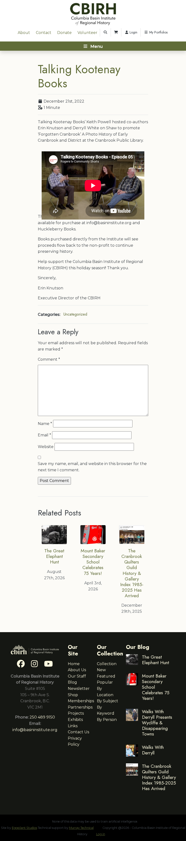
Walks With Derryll (153, 750)
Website (46, 446)
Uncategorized (75, 314)
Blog (72, 682)
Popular (105, 682)
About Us (77, 670)
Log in (100, 834)
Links (73, 726)
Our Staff (77, 676)
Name (45, 423)
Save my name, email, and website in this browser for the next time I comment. (92, 466)
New (101, 670)
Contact (43, 32)
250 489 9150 (42, 717)
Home (74, 663)
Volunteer (87, 32)
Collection (106, 663)
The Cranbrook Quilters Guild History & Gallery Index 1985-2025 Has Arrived (131, 573)
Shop (73, 695)
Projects (76, 713)
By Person (107, 719)
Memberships (81, 701)
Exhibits (75, 719)
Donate (64, 32)
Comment (49, 359)
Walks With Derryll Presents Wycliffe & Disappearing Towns (157, 722)
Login (133, 32)
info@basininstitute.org (34, 729)
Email (44, 435)
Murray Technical (81, 828)
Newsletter (79, 688)
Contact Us (78, 732)
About (24, 32)
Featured (106, 676)
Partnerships (80, 707)
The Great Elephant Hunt (54, 556)
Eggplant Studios (24, 828)
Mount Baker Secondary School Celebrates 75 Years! (93, 561)
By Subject (107, 701)
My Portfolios (158, 32)
